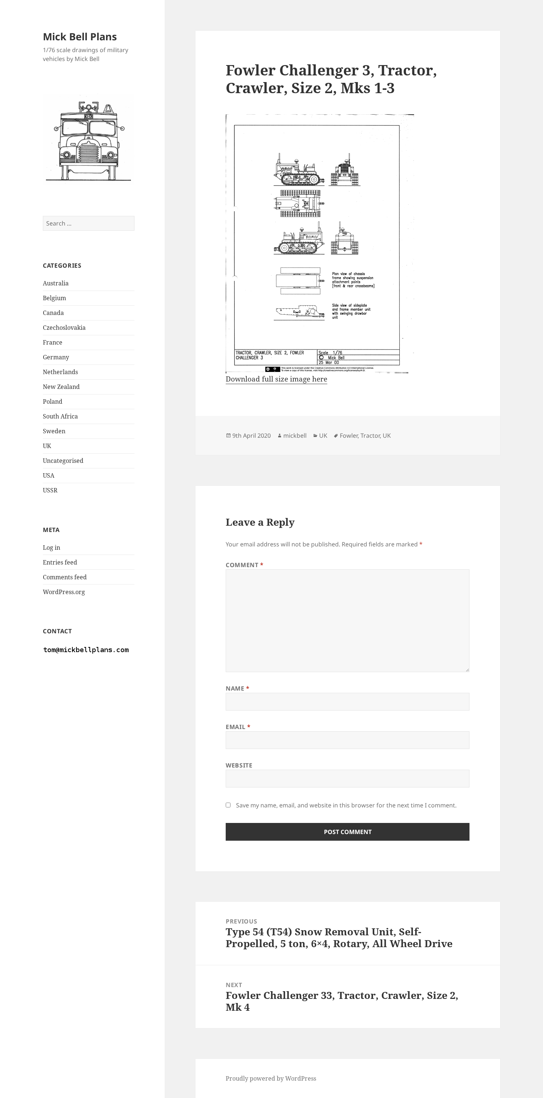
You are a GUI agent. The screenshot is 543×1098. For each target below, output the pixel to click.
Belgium (54, 298)
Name (238, 688)
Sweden (54, 431)
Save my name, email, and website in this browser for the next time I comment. (346, 805)
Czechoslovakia (64, 327)
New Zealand (61, 387)
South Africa (60, 416)
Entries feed (60, 562)
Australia (56, 283)
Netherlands (60, 372)
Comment (245, 565)
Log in (51, 547)
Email (238, 727)
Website (239, 765)
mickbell (295, 435)
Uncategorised (63, 461)
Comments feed (65, 577)
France (52, 342)
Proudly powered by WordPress (271, 1078)
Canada (53, 313)
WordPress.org (64, 592)
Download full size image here (276, 379)
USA (48, 475)
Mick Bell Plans (80, 36)
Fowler (349, 435)
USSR (50, 490)
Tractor (370, 435)
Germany (56, 357)
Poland (52, 401)
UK (47, 446)
